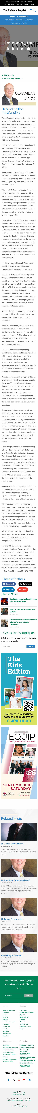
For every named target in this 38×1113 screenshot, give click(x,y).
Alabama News (24, 1017)
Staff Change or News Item (10, 1047)
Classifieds (29, 20)
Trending (19, 20)
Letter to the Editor (8, 1050)
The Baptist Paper (26, 1)
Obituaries (23, 1022)
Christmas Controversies (12, 919)
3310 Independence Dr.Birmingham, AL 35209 (19, 1093)
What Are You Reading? (9, 1054)
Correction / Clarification (9, 1059)
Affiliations (6, 1024)
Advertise (5, 1029)
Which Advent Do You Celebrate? (15, 880)
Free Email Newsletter (19, 23)
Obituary (5, 1057)
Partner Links (6, 1026)
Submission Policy (8, 1061)
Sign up (31, 646)
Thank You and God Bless (12, 844)
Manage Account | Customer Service (25, 1066)
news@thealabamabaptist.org (19, 1106)
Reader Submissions (8, 1052)
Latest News (9, 20)
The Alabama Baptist (12, 1)
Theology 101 (24, 1024)
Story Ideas (6, 1045)
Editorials (22, 1015)
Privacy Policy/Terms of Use (15, 1100)
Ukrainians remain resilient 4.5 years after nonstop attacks (23, 600)
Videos (22, 1029)
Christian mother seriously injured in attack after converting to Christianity (23, 622)
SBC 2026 (12, 16)
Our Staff (5, 1019)
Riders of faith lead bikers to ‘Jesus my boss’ (23, 611)
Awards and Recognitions (10, 1022)
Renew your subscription (27, 1047)
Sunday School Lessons (26, 1012)
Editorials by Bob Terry (13, 78)
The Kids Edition (22, 16)
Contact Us (6, 1012)
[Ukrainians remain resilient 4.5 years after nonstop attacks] (4, 601)
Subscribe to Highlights (26, 1063)
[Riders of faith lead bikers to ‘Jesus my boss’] (4, 611)
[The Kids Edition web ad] (19, 689)
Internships (6, 1031)
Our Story (5, 1017)
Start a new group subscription (25, 1054)
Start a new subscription (27, 1045)
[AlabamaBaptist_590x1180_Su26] (19, 763)
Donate (5, 1015)
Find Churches (7, 1033)
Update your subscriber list (27, 1060)
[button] (34, 10)
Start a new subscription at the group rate (27, 1057)
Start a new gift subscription (24, 1050)
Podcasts (22, 1019)
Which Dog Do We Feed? (11, 956)
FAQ (30, 1100)
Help (25, 1100)
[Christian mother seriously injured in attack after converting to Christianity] (4, 623)
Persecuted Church (25, 1026)
